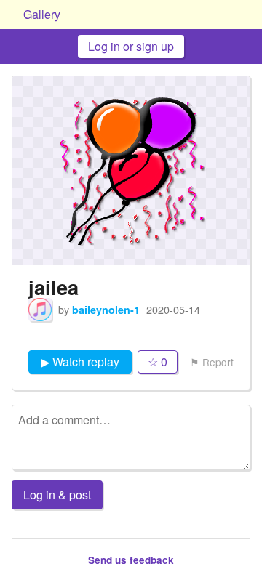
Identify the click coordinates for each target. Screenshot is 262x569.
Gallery (41, 14)
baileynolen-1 (106, 309)
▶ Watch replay (80, 361)
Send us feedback (131, 560)
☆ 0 (157, 361)
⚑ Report (212, 362)
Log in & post (57, 494)
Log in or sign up (131, 46)
